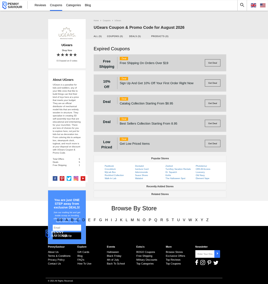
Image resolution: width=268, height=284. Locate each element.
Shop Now (67, 50)
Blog (88, 5)
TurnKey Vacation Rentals (178, 169)
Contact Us (54, 263)
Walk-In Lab (110, 178)
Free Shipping (144, 255)
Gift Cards (83, 252)
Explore (82, 246)
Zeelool (169, 166)
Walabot (139, 178)
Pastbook (109, 166)
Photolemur (201, 166)
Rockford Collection (114, 175)
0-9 (59, 220)
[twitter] (69, 178)
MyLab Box (110, 172)
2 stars (63, 55)
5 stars (75, 55)
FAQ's (80, 259)
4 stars (71, 55)
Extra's (140, 246)
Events (111, 246)
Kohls (168, 175)
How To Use (84, 263)
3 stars (67, 55)
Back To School (116, 263)
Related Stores (160, 194)
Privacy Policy (56, 259)
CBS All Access (203, 169)
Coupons (56, 5)
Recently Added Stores (160, 186)
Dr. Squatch (171, 172)
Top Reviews (173, 259)
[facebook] (55, 178)
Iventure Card (142, 169)
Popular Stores (160, 158)
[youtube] (83, 178)
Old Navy (200, 175)
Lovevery (200, 172)
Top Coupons (173, 263)
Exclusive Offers (175, 255)
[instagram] (76, 178)
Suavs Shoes (141, 175)
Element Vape (202, 178)
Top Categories (145, 263)
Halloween (113, 252)
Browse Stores (174, 252)
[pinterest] (62, 178)
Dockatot (139, 166)
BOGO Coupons (145, 252)
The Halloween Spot (175, 178)
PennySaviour (56, 246)
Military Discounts (146, 259)
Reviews (40, 5)
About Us (53, 252)
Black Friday (114, 255)
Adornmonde (141, 172)
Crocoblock (110, 169)
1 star (58, 55)
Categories (73, 5)
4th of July (113, 259)
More (169, 246)
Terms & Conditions (59, 255)
